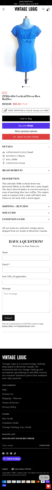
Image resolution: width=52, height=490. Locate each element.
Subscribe (44, 445)
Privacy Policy (7, 326)
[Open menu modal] (3, 9)
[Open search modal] (43, 9)
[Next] (47, 2)
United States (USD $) (22, 469)
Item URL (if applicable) (14, 276)
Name (5, 252)
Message (6, 288)
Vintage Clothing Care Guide (16, 427)
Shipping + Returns (11, 398)
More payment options (26, 131)
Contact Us (7, 394)
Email (6, 264)
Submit (8, 318)
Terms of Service (23, 326)
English (5, 469)
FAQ (4, 389)
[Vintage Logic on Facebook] (3, 453)
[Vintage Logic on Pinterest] (11, 453)
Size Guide (7, 418)
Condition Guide (10, 422)
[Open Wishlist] (48, 486)
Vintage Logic (22, 472)
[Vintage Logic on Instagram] (7, 453)
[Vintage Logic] (26, 9)
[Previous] (4, 2)
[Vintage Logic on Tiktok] (15, 453)
